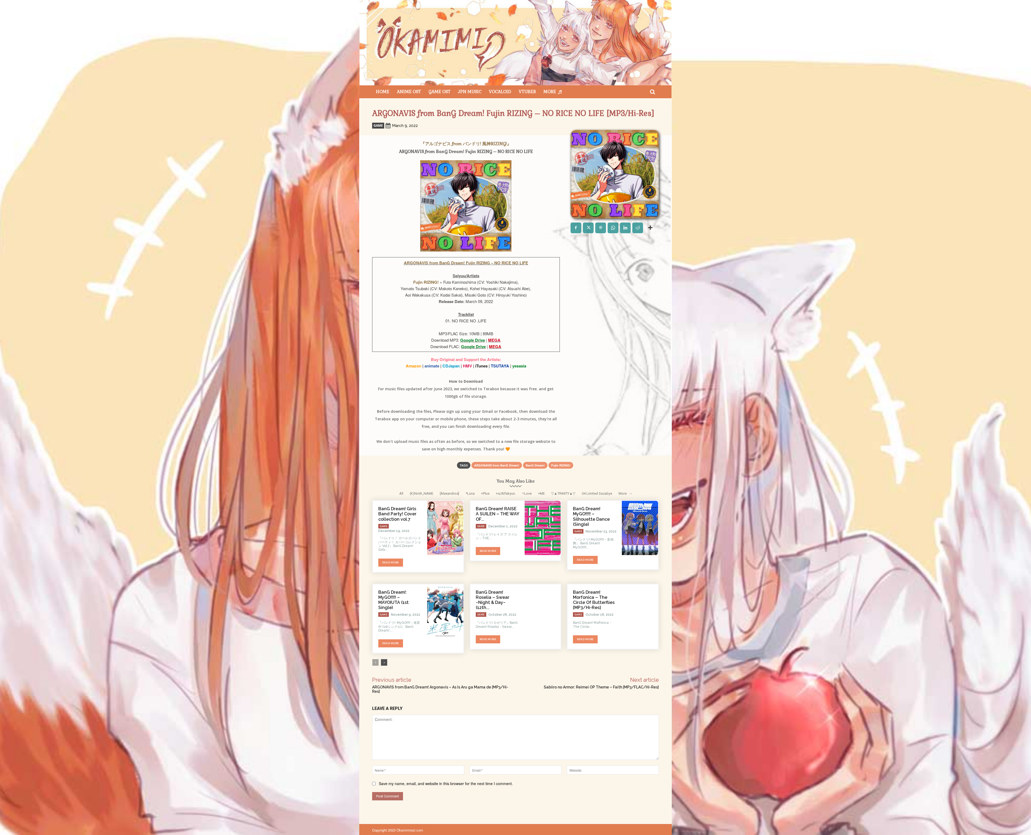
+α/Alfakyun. (506, 493)
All (401, 493)
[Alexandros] (449, 493)
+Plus (485, 493)
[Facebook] (576, 228)
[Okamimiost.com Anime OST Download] (515, 42)
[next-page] (384, 662)
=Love (527, 493)
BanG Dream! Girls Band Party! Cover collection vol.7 (397, 514)
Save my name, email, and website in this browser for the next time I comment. (446, 783)
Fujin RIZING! (561, 465)
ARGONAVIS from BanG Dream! (496, 465)
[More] (650, 228)
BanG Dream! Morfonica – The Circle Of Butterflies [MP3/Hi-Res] (594, 600)
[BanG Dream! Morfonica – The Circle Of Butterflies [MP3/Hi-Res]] (640, 611)
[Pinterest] (600, 228)
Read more (390, 562)
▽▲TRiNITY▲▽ (563, 493)
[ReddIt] (637, 228)
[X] (588, 228)
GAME (378, 125)
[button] (652, 91)
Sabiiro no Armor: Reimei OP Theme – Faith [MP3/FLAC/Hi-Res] (601, 687)
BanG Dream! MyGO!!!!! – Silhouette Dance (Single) (591, 516)
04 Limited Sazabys (597, 493)
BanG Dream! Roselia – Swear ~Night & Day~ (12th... (492, 600)
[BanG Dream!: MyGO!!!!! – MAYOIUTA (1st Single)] (445, 611)
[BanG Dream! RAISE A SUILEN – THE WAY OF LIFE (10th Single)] (543, 528)
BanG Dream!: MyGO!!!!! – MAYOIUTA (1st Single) (393, 600)
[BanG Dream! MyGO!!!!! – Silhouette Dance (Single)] (640, 528)
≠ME (541, 493)
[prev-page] (375, 662)
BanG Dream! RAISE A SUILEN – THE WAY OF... (497, 514)
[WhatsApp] (613, 228)
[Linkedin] (625, 228)
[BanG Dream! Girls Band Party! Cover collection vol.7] (445, 528)
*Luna (470, 493)
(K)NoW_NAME (421, 493)
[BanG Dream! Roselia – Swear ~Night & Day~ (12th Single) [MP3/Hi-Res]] (543, 611)
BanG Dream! (535, 465)
